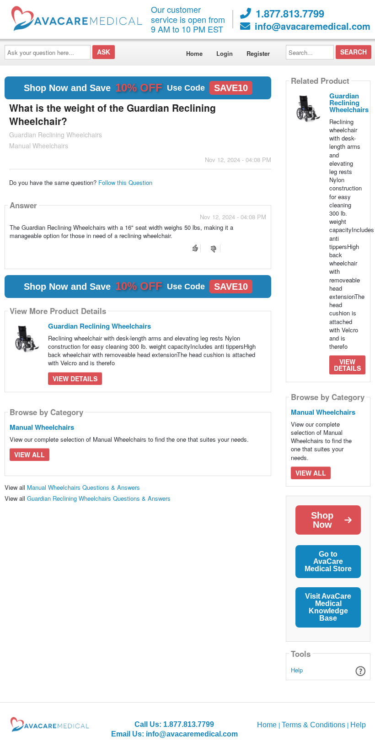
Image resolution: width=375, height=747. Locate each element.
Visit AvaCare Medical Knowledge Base (328, 607)
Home (194, 53)
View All (29, 454)
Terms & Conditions (313, 725)
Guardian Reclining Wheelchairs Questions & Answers (99, 498)
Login (224, 53)
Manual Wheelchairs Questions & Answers (83, 487)
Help (297, 670)
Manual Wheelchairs (42, 427)
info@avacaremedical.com (312, 26)
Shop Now (322, 520)
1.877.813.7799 (290, 13)
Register (258, 53)
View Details (75, 378)
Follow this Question (125, 182)
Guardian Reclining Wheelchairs (99, 326)
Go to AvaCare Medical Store (328, 561)
